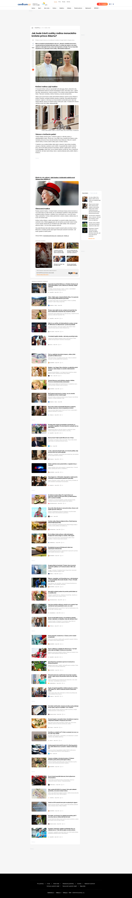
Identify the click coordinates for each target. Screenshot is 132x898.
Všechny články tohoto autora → (43, 274)
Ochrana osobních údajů (53, 886)
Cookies (79, 883)
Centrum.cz (51, 892)
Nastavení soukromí (90, 883)
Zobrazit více (91, 238)
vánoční (50, 222)
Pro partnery (40, 883)
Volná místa (56, 883)
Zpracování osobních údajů (70, 886)
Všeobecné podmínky (68, 883)
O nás (48, 883)
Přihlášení (103, 4)
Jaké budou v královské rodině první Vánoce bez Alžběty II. (55, 178)
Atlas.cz (58, 892)
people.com (60, 235)
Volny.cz (65, 892)
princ (63, 89)
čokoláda (41, 149)
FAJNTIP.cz (37, 27)
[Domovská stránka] (32, 27)
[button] (33, 59)
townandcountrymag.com (50, 235)
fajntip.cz (66, 235)
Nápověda (82, 886)
